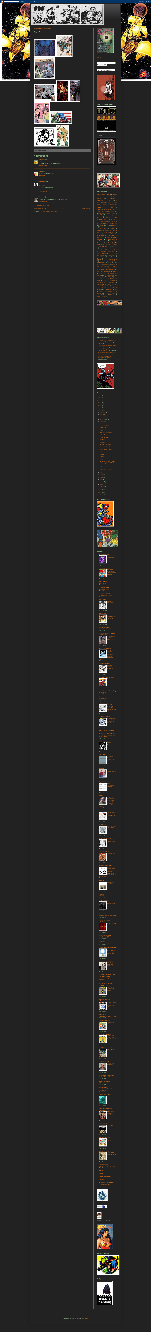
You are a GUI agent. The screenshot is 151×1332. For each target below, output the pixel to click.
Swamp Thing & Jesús (106, 449)
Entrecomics (102, 914)
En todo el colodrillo (104, 716)
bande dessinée (109, 206)
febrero (102, 484)
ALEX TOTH (102, 896)
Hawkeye (115, 244)
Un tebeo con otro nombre (106, 1075)
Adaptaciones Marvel (105, 196)
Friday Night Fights (109, 232)
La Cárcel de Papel (104, 594)
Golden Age (110, 242)
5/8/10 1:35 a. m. (43, 176)
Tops (116, 289)
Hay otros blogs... (104, 246)
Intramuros (102, 941)
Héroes (115, 246)
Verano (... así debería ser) (107, 444)
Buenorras (114, 211)
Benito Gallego (111, 207)
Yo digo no (102, 811)
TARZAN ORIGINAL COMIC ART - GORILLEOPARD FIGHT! (111, 707)
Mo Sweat (41, 197)
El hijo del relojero (104, 1061)
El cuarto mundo (103, 1165)
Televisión (108, 289)
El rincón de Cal (103, 1124)
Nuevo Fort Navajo (104, 1081)
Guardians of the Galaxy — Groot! (107, 1016)
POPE (101, 430)
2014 (100, 400)
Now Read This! (103, 581)
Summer (113, 286)
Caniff (114, 213)
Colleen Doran (104, 435)
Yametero (41, 159)
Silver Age (111, 282)
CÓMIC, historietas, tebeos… (107, 1048)
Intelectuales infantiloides (107, 251)
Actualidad (114, 194)
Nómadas (102, 442)
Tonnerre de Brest (104, 554)
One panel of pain (112, 268)
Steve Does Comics (104, 568)
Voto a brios (102, 754)
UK (105, 291)
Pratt (103, 277)
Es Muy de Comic (104, 587)
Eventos (112, 228)
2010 (100, 410)
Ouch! (101, 459)
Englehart (114, 227)
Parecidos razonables (106, 269)
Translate (99, 57)
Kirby (99, 259)
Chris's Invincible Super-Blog (107, 691)
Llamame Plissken (104, 663)
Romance (105, 278)
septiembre (103, 419)
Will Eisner (112, 294)
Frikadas (99, 234)
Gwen (109, 244)
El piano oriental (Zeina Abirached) (107, 915)
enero (101, 486)
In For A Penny (102, 692)
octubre (102, 417)
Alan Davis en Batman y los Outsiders (110, 988)
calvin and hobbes (104, 213)
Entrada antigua (85, 209)
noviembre (103, 414)
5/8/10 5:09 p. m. (43, 191)
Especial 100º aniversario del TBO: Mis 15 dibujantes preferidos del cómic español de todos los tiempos (107, 871)
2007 (100, 494)
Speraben (101, 1179)
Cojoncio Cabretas (105, 437)
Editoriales (114, 225)
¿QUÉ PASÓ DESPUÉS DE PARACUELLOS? (111, 1037)
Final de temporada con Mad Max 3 (111, 616)
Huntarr (102, 456)
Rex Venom (42, 181)
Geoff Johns (114, 241)
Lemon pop (103, 427)
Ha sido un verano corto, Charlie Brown (106, 424)
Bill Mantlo (107, 209)
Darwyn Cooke (104, 221)
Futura (108, 237)
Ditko (101, 225)
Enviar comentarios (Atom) (49, 211)
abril (101, 479)
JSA (104, 256)
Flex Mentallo (108, 230)
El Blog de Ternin (103, 900)
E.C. (108, 225)
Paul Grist (99, 271)
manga (113, 264)
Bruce (40, 171)
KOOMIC (102, 454)
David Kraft (99, 223)
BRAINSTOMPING (104, 627)
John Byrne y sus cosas (105, 628)
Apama (109, 202)
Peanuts (114, 271)
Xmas (103, 296)
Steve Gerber (105, 286)
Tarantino (108, 287)
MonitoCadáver (103, 1087)
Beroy (98, 209)
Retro (101, 467)
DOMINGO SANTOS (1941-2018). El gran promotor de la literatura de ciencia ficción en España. (107, 802)
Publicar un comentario (42, 205)
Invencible (111, 255)
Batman (99, 207)
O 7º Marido (103, 440)
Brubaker (107, 211)
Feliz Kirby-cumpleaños (106, 432)
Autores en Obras (104, 1151)
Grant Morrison (101, 244)
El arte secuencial (104, 697)
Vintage (98, 294)
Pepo (100, 273)
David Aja (113, 221)
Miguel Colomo (103, 782)
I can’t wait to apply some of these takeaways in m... (107, 349)
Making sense (106, 264)
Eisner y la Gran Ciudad (106, 447)
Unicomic (110, 291)
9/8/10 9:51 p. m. (43, 201)
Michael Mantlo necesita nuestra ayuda (111, 771)
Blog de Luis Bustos (104, 1137)
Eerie (100, 227)
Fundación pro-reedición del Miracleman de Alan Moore (107, 235)
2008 (100, 492)
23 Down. (109, 678)
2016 (100, 395)
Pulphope (101, 894)
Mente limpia (100, 266)
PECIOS (101, 795)
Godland (101, 242)
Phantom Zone (109, 275)
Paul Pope (107, 271)
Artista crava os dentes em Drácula (111, 1113)
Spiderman (100, 284)
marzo (102, 482)
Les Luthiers (103, 261)
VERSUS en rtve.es (105, 469)
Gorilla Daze (102, 1014)
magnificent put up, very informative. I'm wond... (104, 356)
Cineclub (99, 215)
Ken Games (111, 256)
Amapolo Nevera (103, 698)
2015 (100, 398)
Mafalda (109, 262)
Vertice (107, 293)
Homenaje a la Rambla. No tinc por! (111, 841)
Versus (101, 1173)
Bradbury (100, 211)
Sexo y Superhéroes (109, 280)
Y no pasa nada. (111, 853)
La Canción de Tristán (105, 838)
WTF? (98, 296)
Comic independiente (111, 215)
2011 (100, 407)
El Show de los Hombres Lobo (107, 947)
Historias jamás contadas (107, 248)
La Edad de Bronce (111, 259)
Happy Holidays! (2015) (105, 936)
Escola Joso (102, 228)
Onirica (101, 1170)
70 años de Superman (103, 194)
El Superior (101, 1082)
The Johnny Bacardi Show (106, 677)
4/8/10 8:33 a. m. (43, 165)
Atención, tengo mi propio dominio (107, 1166)
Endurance (107, 227)
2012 (100, 405)
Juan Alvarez (102, 824)
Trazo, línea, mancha (105, 648)
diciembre (103, 412)
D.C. (115, 219)
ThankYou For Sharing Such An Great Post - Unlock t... (107, 353)
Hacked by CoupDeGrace (105, 595)
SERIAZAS (110, 1125)
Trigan (100, 291)
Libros (109, 261)
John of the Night (103, 583)
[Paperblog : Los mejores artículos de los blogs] (102, 1208)
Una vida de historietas (105, 865)
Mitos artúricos (111, 266)
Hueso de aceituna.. (112, 249)
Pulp (109, 277)
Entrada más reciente (40, 209)
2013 (100, 403)
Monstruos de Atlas (101, 268)
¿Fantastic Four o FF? (104, 1076)
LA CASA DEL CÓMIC (105, 1034)
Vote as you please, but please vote (110, 964)
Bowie (115, 209)
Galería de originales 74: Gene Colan (110, 667)
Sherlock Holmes (101, 282)
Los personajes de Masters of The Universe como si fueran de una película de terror (107, 735)
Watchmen (105, 294)
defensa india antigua (105, 1095)
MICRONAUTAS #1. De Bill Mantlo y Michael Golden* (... (108, 463)
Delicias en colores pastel (105, 943)
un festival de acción (104, 589)
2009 (100, 489)
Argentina (105, 204)
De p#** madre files (110, 223)
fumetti (106, 234)
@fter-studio (102, 613)
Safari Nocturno (103, 741)
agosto (102, 422)
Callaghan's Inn (103, 703)
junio (101, 474)
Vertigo (113, 293)
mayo (101, 477)
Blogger (85, 1318)
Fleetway (99, 230)
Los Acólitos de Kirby (105, 1176)
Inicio (63, 209)
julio (101, 472)
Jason (98, 256)
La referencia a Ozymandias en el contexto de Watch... (107, 341)
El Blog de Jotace (104, 852)
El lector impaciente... (105, 1020)
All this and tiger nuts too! (106, 961)
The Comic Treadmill (105, 935)
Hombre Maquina (101, 249)
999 (39, 9)
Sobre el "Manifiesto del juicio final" (110, 785)
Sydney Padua (100, 287)
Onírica (102, 452)
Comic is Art (102, 600)
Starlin (98, 286)
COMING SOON (111, 923)
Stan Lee (111, 284)
